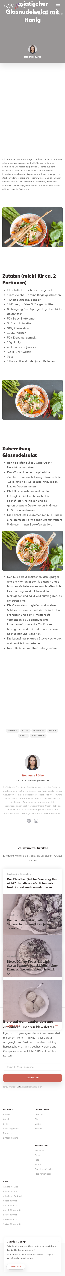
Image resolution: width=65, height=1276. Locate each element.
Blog (37, 1119)
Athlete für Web (10, 1186)
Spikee (6, 1124)
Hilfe (37, 1160)
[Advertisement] (32, 115)
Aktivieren (16, 1266)
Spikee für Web (10, 1214)
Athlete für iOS (10, 1191)
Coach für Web (10, 1200)
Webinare (39, 1150)
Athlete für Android (12, 1196)
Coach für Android (12, 1210)
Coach (6, 1119)
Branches (7, 1133)
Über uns (39, 1114)
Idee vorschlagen (43, 1174)
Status (38, 1164)
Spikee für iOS (10, 1219)
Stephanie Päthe (32, 775)
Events (38, 1124)
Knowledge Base (11, 1128)
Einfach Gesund (10, 1138)
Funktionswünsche (44, 1169)
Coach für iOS (10, 1205)
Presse (38, 1155)
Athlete (6, 1114)
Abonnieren (33, 1078)
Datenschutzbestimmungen (28, 1087)
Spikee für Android (12, 1224)
